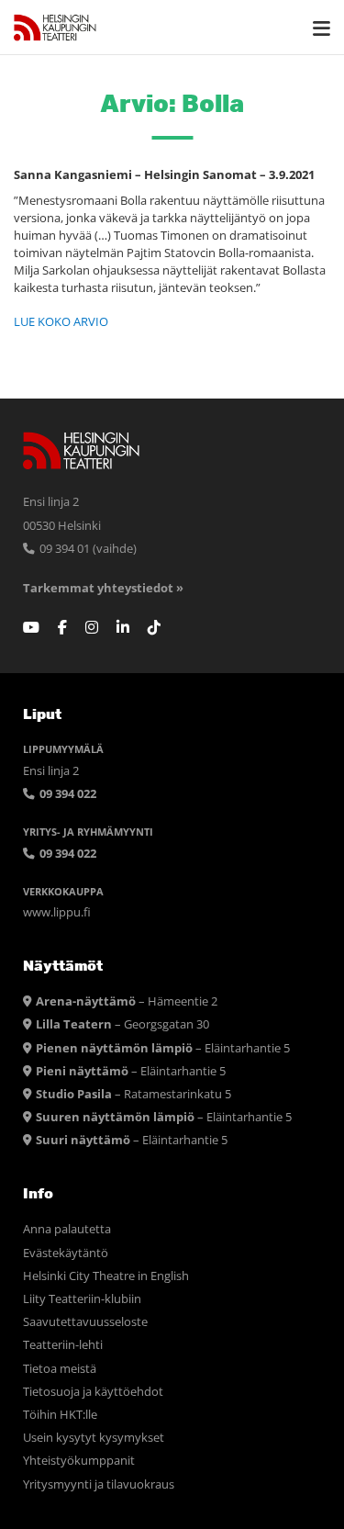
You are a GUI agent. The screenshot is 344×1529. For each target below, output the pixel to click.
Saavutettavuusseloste (85, 1322)
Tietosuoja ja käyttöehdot (93, 1392)
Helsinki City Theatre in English (106, 1276)
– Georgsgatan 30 (122, 1024)
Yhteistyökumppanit (79, 1460)
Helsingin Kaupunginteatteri (55, 27)
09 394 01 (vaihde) (87, 549)
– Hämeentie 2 (126, 1001)
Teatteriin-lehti (63, 1345)
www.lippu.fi (57, 912)
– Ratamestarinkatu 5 (133, 1094)
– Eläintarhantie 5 (163, 1048)
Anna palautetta (67, 1229)
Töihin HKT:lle (60, 1414)
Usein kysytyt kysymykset (93, 1437)
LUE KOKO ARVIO (61, 322)
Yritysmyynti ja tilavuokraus (98, 1484)
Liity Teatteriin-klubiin (82, 1299)
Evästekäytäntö (65, 1253)
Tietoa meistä (59, 1369)
